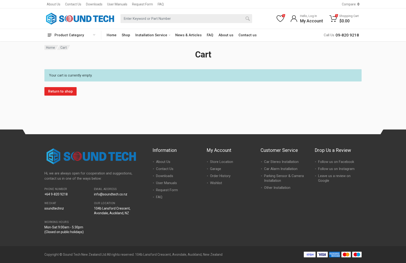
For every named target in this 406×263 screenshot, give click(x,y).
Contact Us (73, 4)
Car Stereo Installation (281, 162)
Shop (126, 35)
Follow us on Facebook (336, 162)
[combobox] (186, 18)
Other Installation (277, 188)
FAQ (161, 4)
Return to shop (60, 91)
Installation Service (151, 35)
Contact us (247, 35)
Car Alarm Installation (280, 169)
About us (226, 35)
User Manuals (117, 4)
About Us (53, 4)
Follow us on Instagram (336, 169)
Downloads (94, 4)
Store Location (221, 162)
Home (112, 35)
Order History (220, 176)
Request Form (142, 4)
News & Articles (188, 35)
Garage (215, 169)
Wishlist (216, 183)
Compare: (350, 4)
